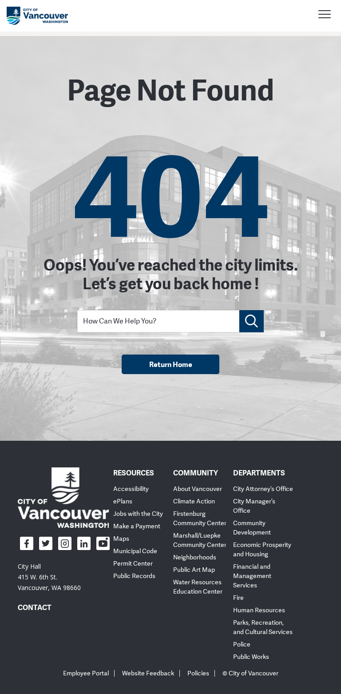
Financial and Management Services (252, 576)
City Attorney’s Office (263, 489)
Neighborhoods (194, 557)
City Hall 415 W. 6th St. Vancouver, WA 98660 (49, 577)
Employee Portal (86, 673)
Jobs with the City (138, 514)
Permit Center (133, 563)
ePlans (122, 501)
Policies (198, 673)
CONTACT (35, 607)
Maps (121, 538)
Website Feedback (148, 673)
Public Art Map (194, 570)
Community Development (252, 528)
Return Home (170, 364)
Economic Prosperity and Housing (262, 549)
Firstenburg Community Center (199, 518)
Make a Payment (136, 526)
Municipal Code (135, 551)
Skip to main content (41, 77)
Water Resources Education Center (197, 587)
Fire (238, 598)
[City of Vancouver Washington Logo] (37, 15)
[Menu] (325, 15)
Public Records (134, 576)
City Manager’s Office (254, 506)
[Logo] (63, 497)
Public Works (251, 657)
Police (241, 644)
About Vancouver (197, 489)
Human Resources (259, 610)
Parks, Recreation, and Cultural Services (263, 627)
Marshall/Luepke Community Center (199, 540)
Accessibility (131, 489)
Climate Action (194, 501)
